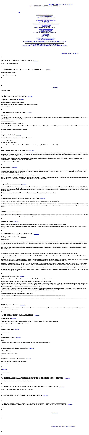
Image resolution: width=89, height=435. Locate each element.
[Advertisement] (32, 3)
